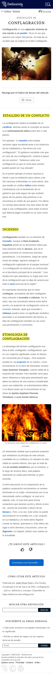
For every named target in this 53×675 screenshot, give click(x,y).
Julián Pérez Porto (24, 583)
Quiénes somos (7, 662)
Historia (16, 11)
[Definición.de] (12, 4)
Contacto (29, 662)
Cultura (7, 11)
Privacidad (20, 662)
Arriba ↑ (38, 662)
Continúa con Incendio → (26, 562)
